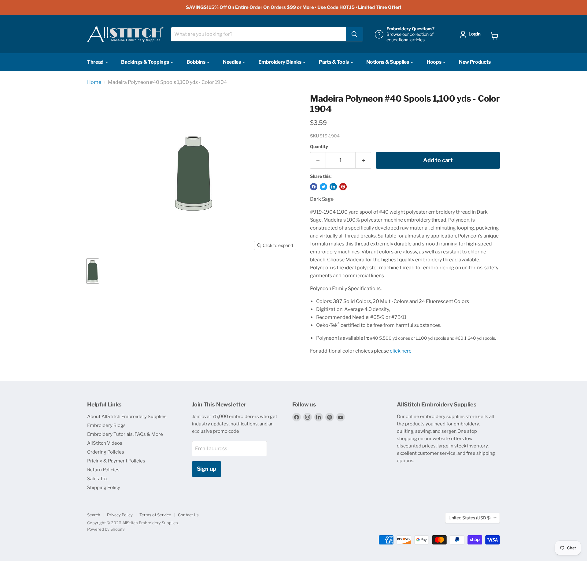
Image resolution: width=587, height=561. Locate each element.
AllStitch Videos (104, 443)
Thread (96, 62)
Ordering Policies (105, 452)
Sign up (206, 469)
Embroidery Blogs (106, 425)
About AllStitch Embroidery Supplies (127, 416)
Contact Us (188, 514)
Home (94, 82)
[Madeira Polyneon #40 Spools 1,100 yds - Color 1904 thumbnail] (93, 271)
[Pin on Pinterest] (343, 186)
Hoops (434, 62)
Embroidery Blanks (280, 62)
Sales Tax (97, 478)
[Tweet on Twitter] (323, 186)
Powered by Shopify (106, 529)
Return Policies (103, 470)
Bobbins (196, 62)
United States (470, 517)
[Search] (354, 34)
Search (93, 514)
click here (401, 351)
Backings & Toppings (145, 62)
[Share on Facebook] (313, 186)
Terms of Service (155, 514)
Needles (232, 62)
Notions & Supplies (388, 62)
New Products (475, 62)
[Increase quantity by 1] (363, 160)
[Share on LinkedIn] (333, 186)
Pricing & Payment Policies (116, 461)
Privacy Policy (120, 514)
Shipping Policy (103, 487)
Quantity (319, 146)
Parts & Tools (334, 62)
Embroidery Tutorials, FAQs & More (125, 434)
